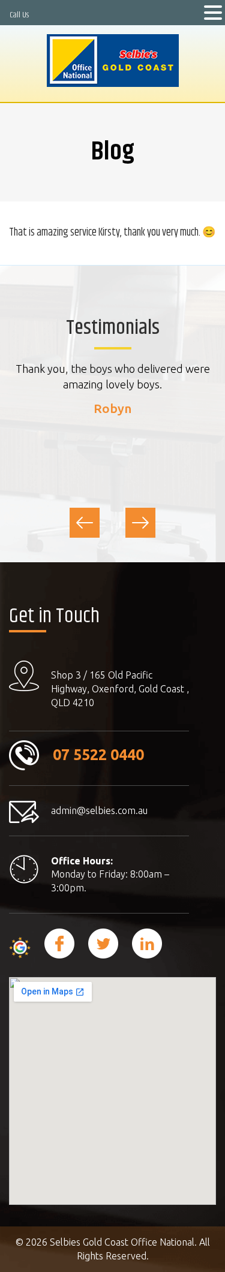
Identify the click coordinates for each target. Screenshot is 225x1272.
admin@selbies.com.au (99, 810)
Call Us (19, 15)
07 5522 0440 (98, 754)
